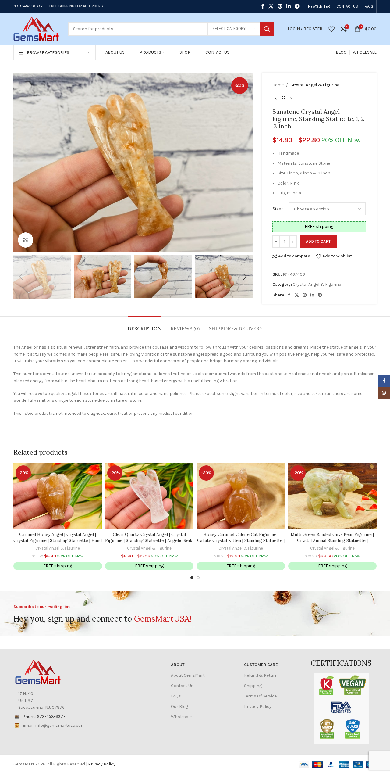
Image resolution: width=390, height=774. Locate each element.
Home (278, 85)
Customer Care (261, 664)
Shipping (253, 685)
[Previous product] (276, 98)
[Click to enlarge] (25, 240)
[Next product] (290, 98)
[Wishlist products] (331, 29)
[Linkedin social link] (288, 6)
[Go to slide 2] (198, 577)
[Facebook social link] (263, 6)
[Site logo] (36, 28)
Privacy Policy (257, 706)
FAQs (176, 696)
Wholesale (181, 716)
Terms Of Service (260, 696)
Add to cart (318, 241)
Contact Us (182, 685)
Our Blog (179, 706)
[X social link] (271, 6)
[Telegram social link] (297, 6)
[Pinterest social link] (279, 6)
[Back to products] (283, 98)
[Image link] (38, 671)
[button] (21, 277)
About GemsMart (188, 675)
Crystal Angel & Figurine (314, 85)
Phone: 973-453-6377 (44, 716)
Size (276, 208)
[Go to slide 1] (191, 577)
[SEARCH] (267, 29)
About (177, 664)
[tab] (144, 325)
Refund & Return (261, 675)
